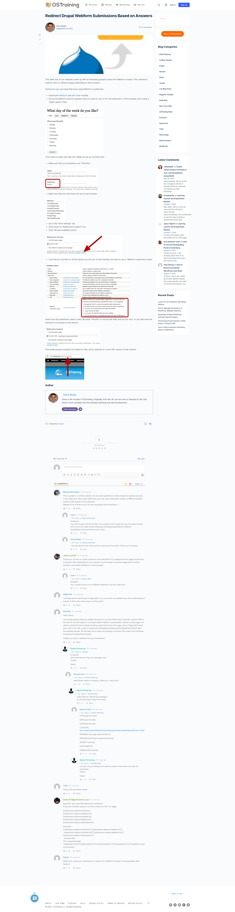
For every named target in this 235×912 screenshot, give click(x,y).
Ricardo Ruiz (93, 694)
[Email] (80, 409)
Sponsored (163, 123)
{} (95, 474)
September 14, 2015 (64, 28)
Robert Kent (86, 579)
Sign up (184, 5)
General (162, 72)
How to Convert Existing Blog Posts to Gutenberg (175, 245)
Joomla (162, 83)
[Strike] (74, 474)
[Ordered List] (78, 474)
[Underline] (71, 474)
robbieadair (168, 167)
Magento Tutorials (166, 94)
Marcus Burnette (88, 518)
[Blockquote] (85, 474)
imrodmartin (169, 195)
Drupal (61, 424)
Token (78, 95)
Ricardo (85, 652)
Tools (161, 129)
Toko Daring (169, 265)
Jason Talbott (169, 224)
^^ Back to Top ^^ (177, 894)
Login (142, 459)
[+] (98, 474)
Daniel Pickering (77, 648)
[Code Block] (88, 474)
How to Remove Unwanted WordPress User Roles (173, 268)
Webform (63, 95)
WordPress (163, 146)
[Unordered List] (81, 474)
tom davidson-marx (172, 242)
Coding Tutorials (165, 60)
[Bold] (64, 474)
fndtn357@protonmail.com (76, 799)
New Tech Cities (165, 106)
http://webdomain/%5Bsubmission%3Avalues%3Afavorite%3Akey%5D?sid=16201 (112, 730)
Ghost (161, 77)
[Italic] (68, 474)
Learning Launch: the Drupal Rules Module (174, 198)
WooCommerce (165, 140)
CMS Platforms (165, 54)
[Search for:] (172, 18)
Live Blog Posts (165, 89)
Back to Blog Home (172, 34)
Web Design (164, 135)
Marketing (163, 100)
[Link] (92, 474)
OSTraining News (166, 112)
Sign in (173, 5)
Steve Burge (61, 26)
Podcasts (163, 117)
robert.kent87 (70, 555)
